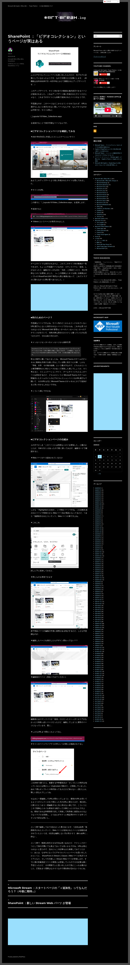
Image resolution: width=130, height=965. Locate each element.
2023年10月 (98, 556)
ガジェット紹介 (101, 240)
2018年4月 (98, 687)
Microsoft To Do (101, 202)
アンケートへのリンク (100, 56)
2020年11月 (98, 625)
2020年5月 (98, 637)
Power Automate (101, 230)
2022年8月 (98, 584)
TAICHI (10, 53)
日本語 (108, 1)
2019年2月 (98, 667)
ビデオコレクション (13, 63)
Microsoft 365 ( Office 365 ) (16, 59)
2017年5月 (98, 709)
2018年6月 (98, 683)
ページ (17, 65)
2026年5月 (98, 494)
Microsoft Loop (101, 190)
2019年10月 (98, 651)
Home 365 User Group (103, 244)
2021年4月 (98, 615)
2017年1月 (98, 717)
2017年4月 (98, 711)
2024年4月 (98, 544)
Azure (96, 236)
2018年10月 (98, 675)
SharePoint (11, 61)
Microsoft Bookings (102, 182)
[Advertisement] (59, 297)
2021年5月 (98, 613)
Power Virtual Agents (102, 234)
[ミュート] (117, 116)
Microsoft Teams (101, 200)
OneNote (99, 210)
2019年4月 (98, 663)
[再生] (96, 116)
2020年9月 (98, 629)
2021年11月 (98, 601)
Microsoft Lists (101, 188)
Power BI (99, 232)
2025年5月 (98, 518)
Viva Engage (100, 224)
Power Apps (100, 228)
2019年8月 (98, 655)
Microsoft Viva (99, 220)
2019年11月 (98, 649)
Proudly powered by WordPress (16, 957)
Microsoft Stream (101, 198)
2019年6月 (98, 659)
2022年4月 (98, 592)
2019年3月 (98, 665)
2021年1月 (98, 621)
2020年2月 (98, 643)
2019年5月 (98, 661)
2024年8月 (98, 536)
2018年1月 (98, 693)
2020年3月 (98, 641)
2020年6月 (98, 635)
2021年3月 (98, 617)
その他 (97, 238)
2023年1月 (98, 574)
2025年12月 (98, 504)
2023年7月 (98, 562)
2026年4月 (98, 496)
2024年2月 (98, 548)
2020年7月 (98, 633)
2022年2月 (98, 595)
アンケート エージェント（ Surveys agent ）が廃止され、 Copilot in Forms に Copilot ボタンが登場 (108, 159)
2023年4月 (98, 568)
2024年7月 (98, 538)
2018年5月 (98, 685)
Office (98, 206)
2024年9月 (98, 534)
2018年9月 (98, 677)
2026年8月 (98, 488)
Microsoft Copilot (99, 218)
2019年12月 (98, 647)
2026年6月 (98, 492)
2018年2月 (98, 691)
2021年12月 (98, 599)
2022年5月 (98, 590)
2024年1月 (98, 550)
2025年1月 (98, 526)
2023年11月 (98, 554)
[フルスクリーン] (120, 116)
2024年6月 (98, 540)
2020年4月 (98, 639)
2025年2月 (98, 524)
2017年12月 (98, 695)
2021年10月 (98, 603)
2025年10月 (98, 508)
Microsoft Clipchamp (102, 184)
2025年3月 (98, 522)
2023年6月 (98, 564)
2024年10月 (98, 532)
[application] (108, 110)
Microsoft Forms (101, 186)
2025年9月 (98, 510)
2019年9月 (98, 653)
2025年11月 (98, 506)
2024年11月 (98, 530)
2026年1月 (98, 502)
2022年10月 (98, 580)
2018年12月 (98, 671)
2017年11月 (98, 697)
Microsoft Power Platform (102, 226)
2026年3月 (98, 498)
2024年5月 (98, 542)
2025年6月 (98, 516)
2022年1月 (98, 597)
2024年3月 (98, 546)
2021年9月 (98, 605)
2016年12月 (98, 719)
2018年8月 (98, 679)
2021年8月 (98, 607)
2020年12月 (98, 623)
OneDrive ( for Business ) (104, 208)
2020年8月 (98, 631)
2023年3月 (98, 570)
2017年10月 (98, 699)
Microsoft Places (101, 192)
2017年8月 (98, 703)
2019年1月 (98, 669)
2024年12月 (98, 528)
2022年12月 (98, 576)
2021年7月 (98, 609)
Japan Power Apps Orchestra (105, 246)
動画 (98, 242)
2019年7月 (98, 657)
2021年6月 (98, 611)
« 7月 (99, 474)
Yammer (99, 216)
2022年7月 (98, 586)
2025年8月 (98, 512)
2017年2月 (98, 715)
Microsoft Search (101, 196)
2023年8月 (98, 560)
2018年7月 (98, 681)
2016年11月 (98, 721)
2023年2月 (98, 572)
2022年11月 (98, 578)
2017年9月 (98, 701)
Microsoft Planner (101, 194)
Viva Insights (100, 222)
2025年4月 (98, 520)
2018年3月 (98, 689)
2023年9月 (98, 558)
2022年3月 (98, 594)
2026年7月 (98, 490)
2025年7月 (98, 514)
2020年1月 (98, 645)
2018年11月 (98, 673)
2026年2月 (98, 500)
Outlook (99, 212)
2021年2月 (98, 619)
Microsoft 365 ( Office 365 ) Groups (106, 181)
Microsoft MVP (101, 248)
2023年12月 (98, 552)
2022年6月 (98, 588)
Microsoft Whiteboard (102, 204)
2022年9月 (98, 582)
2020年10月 (98, 627)
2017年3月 (98, 713)
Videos (22, 63)
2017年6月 (98, 707)
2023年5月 (98, 566)
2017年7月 (98, 705)
